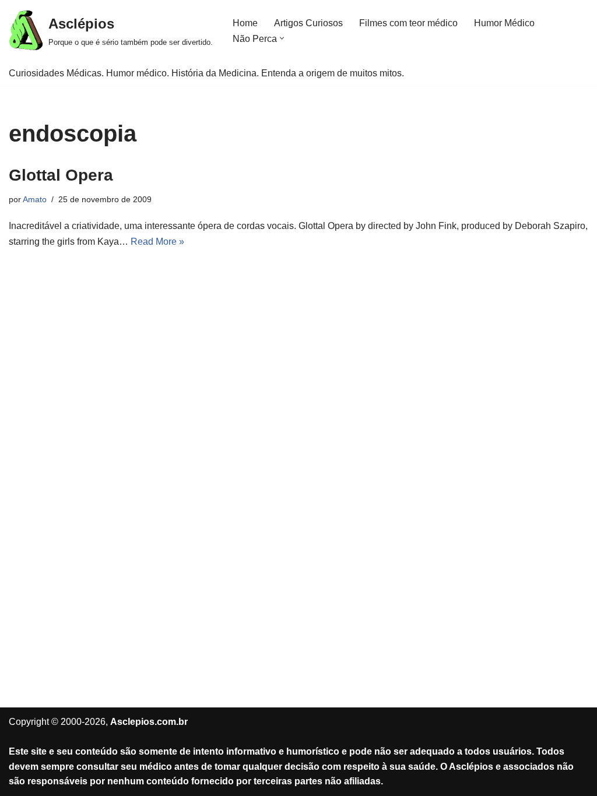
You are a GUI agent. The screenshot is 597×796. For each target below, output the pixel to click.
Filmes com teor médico (408, 23)
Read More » (157, 241)
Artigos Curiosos (308, 23)
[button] (282, 38)
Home (245, 23)
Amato (35, 199)
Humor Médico (504, 23)
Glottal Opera (61, 175)
